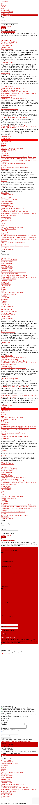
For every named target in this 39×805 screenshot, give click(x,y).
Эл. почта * (4, 722)
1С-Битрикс (5, 155)
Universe (4, 164)
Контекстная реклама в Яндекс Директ (14, 92)
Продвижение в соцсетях (9, 90)
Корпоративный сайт (8, 45)
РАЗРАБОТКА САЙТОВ (9, 200)
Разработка (5, 774)
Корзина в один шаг (7, 167)
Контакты (4, 3)
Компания (4, 765)
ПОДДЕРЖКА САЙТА (8, 229)
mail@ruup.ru (5, 619)
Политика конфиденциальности (12, 148)
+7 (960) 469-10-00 (7, 13)
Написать (4, 755)
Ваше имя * (5, 720)
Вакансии (4, 5)
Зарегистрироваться (8, 32)
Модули (3, 165)
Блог (2, 8)
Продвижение (6, 781)
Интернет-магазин (7, 44)
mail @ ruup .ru (6, 760)
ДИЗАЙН (4, 230)
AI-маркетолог (6, 217)
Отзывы (3, 7)
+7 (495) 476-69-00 (7, 12)
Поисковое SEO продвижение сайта (13, 88)
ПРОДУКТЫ (5, 232)
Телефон (4, 724)
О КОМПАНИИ (6, 220)
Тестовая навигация (7, 270)
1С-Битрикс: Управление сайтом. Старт (14, 157)
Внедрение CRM (6, 198)
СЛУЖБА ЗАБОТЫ (7, 249)
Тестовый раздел (6, 97)
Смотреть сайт (6, 653)
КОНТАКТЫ (5, 248)
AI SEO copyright (6, 794)
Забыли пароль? (6, 26)
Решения (4, 162)
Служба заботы (6, 10)
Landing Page (5, 47)
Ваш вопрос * (5, 728)
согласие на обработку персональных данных (16, 741)
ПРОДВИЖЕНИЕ (7, 206)
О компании (5, 1)
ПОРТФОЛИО (6, 218)
